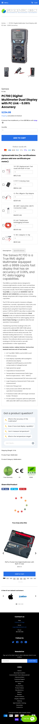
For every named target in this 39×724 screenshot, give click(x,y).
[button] (19, 420)
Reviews (19, 694)
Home (4, 23)
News (19, 683)
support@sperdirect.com (19, 627)
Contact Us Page (19, 622)
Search (20, 670)
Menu (6, 3)
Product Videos (19, 688)
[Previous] (4, 553)
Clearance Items (19, 677)
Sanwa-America (19, 696)
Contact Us (19, 707)
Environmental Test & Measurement (20, 675)
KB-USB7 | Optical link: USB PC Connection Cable (24, 207)
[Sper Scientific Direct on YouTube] (26, 642)
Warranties (19, 705)
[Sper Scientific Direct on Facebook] (17, 642)
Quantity (4, 127)
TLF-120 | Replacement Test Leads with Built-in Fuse (23, 167)
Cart (36, 3)
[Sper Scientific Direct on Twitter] (13, 642)
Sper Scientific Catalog (19, 703)
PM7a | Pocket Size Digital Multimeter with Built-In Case (19, 563)
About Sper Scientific (19, 673)
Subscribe (32, 661)
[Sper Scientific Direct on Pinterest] (21, 642)
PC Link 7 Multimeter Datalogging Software (21, 221)
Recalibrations (19, 690)
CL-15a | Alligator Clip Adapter (24, 193)
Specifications (19, 250)
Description (7, 250)
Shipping (4, 116)
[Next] (36, 553)
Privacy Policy (19, 686)
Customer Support (19, 679)
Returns (19, 692)
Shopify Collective (19, 698)
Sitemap (19, 701)
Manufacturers (19, 681)
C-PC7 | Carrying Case (21, 181)
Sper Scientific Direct (24, 712)
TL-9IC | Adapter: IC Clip (22, 235)
